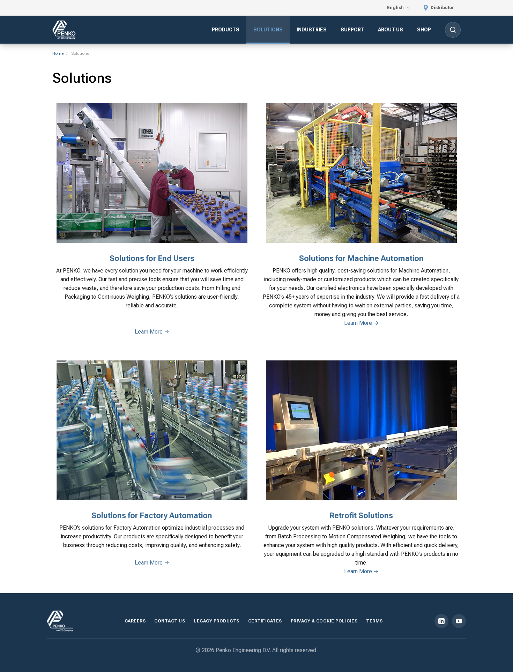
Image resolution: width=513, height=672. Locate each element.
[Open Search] (453, 30)
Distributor (442, 7)
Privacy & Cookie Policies (324, 621)
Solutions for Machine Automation (361, 258)
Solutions (268, 29)
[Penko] (60, 621)
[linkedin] (441, 621)
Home (58, 53)
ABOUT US (390, 29)
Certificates (265, 621)
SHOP (424, 29)
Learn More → (152, 331)
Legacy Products (216, 621)
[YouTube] (459, 621)
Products (225, 29)
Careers (135, 621)
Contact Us (169, 621)
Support (352, 29)
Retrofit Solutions (361, 515)
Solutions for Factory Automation (151, 515)
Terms (374, 621)
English (396, 7)
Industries (312, 29)
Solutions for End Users (152, 258)
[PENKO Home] (64, 29)
